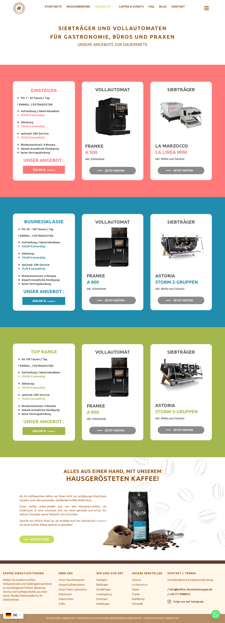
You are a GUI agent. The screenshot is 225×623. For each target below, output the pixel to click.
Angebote (102, 6)
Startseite (53, 6)
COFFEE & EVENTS (131, 6)
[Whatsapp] (215, 614)
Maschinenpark (78, 6)
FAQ (151, 6)
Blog (163, 6)
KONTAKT (178, 6)
